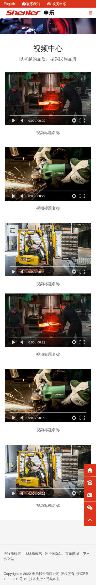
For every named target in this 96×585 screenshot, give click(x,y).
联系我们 (32, 3)
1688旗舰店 (33, 553)
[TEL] (89, 482)
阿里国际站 (53, 553)
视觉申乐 (58, 3)
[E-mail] (89, 495)
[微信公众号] (89, 507)
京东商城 (72, 553)
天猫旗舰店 (12, 553)
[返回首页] (89, 470)
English (9, 3)
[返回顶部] (89, 520)
